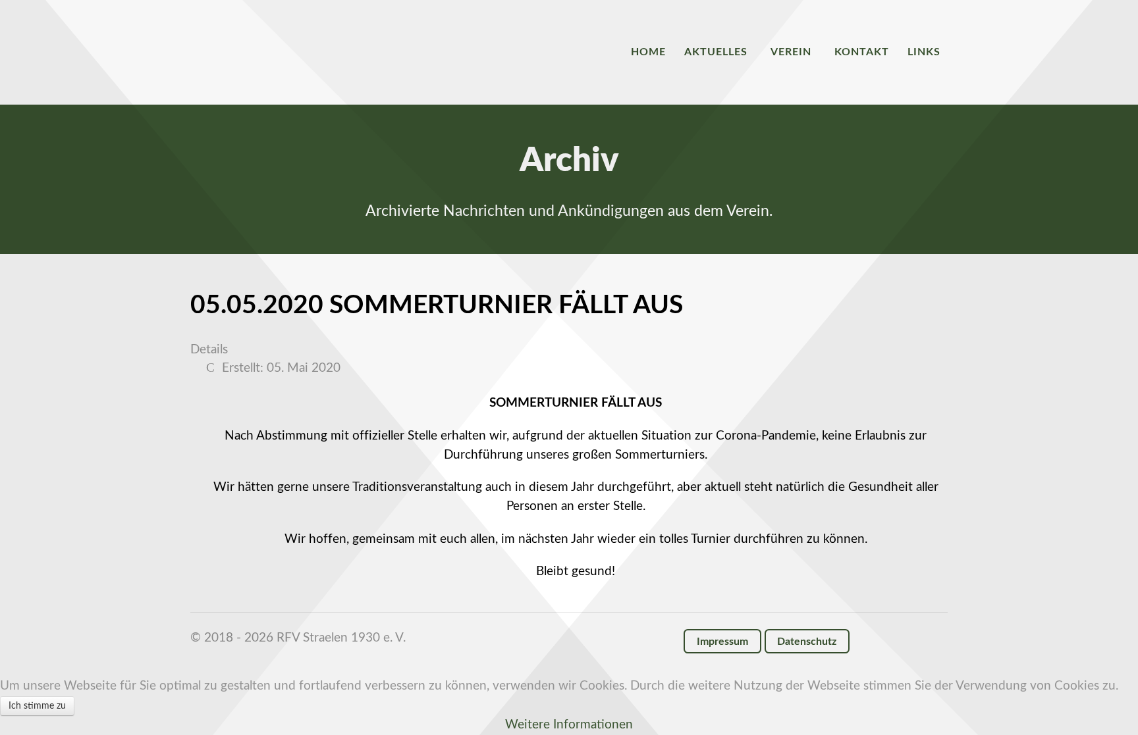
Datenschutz (806, 641)
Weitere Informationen (569, 725)
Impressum (722, 641)
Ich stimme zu (37, 706)
